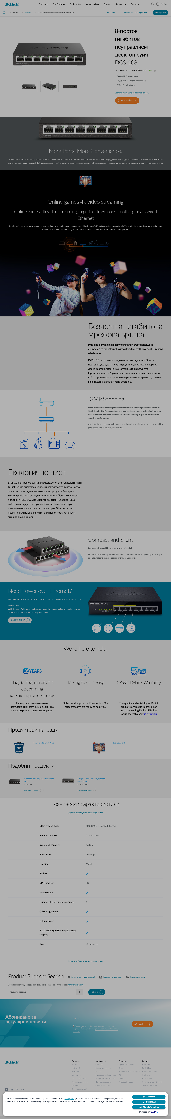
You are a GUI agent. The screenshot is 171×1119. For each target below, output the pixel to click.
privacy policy (69, 1099)
